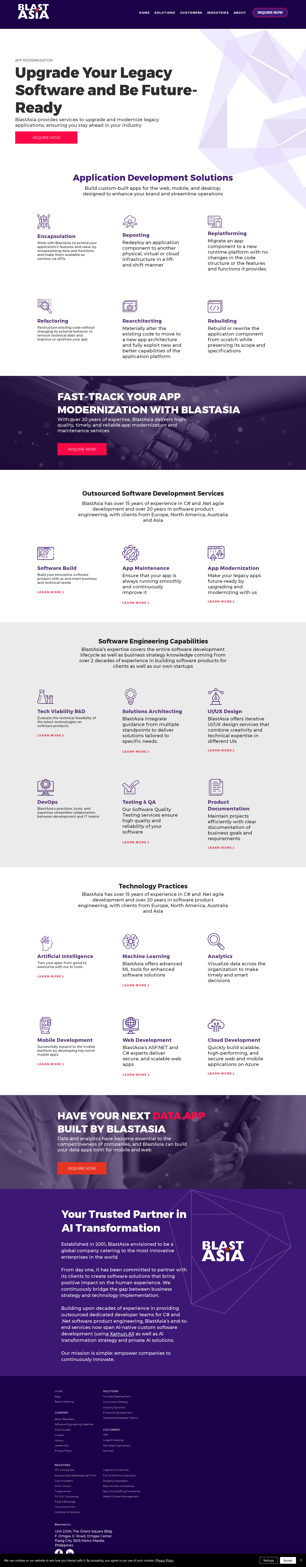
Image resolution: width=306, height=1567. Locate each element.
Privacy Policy (164, 1560)
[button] (165, 13)
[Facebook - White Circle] (59, 1553)
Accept (288, 1560)
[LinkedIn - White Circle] (70, 1553)
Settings (268, 1560)
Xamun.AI (121, 1334)
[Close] (301, 1560)
